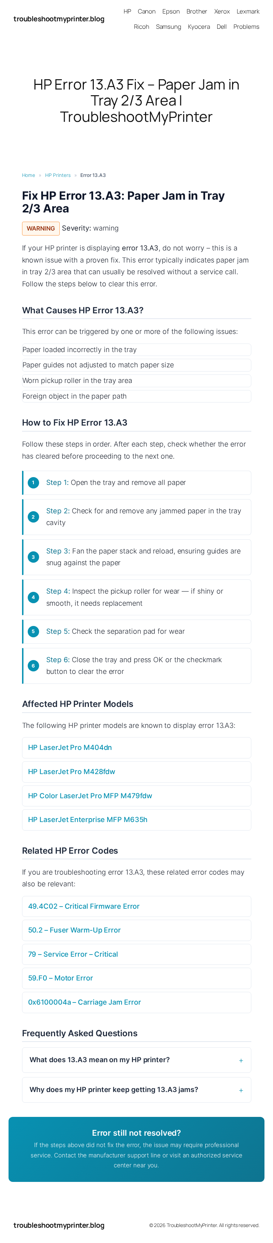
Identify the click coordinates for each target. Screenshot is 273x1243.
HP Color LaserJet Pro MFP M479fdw (90, 795)
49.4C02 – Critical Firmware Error (84, 906)
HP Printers (58, 175)
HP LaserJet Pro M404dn (70, 747)
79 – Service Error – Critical (73, 954)
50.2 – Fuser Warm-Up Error (74, 930)
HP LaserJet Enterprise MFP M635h (88, 819)
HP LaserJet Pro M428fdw (72, 771)
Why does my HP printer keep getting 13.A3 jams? (114, 1089)
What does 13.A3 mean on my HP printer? (100, 1059)
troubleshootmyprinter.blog (59, 18)
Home (29, 175)
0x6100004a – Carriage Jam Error (84, 1002)
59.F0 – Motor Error (60, 978)
